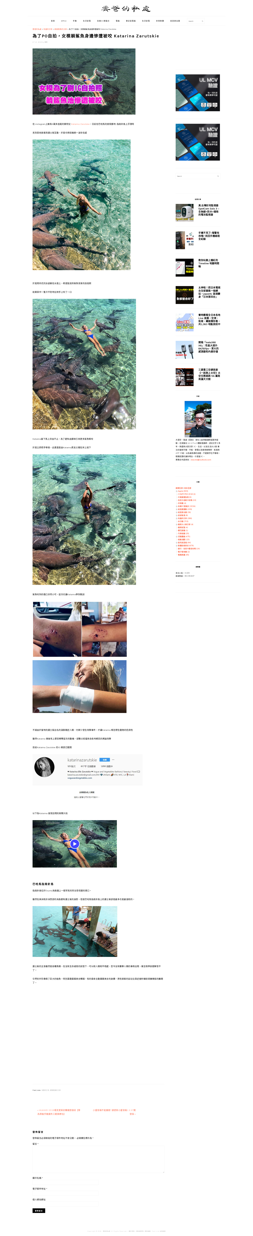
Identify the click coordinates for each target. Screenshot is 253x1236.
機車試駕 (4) (183, 527)
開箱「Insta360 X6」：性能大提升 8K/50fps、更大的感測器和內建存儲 (208, 347)
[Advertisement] (98, 1024)
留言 (35, 1144)
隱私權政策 (140, 1231)
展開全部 (179, 488)
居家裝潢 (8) (183, 515)
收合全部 (187, 488)
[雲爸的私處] (126, 13)
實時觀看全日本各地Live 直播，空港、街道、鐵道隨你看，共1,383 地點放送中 (209, 319)
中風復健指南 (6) (184, 497)
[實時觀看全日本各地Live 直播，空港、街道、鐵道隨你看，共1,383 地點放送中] (185, 322)
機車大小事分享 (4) (185, 524)
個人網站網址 (39, 1199)
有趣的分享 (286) (185, 518)
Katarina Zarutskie (80, 124)
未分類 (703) (183, 521)
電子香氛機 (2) (184, 552)
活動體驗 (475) (184, 536)
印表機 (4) (182, 503)
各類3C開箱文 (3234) (186, 506)
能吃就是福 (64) (184, 542)
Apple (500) (183, 491)
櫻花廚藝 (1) (183, 530)
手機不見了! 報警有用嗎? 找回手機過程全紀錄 (209, 236)
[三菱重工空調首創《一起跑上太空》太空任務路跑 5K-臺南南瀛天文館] (185, 377)
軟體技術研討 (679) (186, 545)
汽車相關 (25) (183, 533)
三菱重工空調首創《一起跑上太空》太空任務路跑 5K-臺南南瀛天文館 (209, 374)
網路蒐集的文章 (55, 1090)
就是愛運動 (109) (185, 509)
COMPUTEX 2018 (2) (187, 494)
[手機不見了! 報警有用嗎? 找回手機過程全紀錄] (185, 240)
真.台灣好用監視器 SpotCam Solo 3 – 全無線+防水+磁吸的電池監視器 (208, 210)
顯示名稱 (38, 1178)
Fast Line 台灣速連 (159, 1231)
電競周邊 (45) (183, 555)
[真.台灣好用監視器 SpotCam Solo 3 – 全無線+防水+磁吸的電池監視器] (185, 213)
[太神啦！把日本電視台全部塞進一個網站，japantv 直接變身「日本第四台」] (185, 295)
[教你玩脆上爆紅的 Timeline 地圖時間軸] (185, 268)
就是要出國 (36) (184, 512)
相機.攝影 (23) (183, 539)
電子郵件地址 (40, 1188)
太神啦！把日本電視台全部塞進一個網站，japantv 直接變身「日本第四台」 (209, 292)
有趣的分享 (45, 1090)
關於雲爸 (132, 1231)
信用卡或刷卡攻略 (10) (187, 500)
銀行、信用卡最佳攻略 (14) (189, 549)
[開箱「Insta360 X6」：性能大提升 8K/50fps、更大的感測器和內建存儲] (185, 350)
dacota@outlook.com (201, 460)
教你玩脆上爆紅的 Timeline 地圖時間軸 (208, 263)
